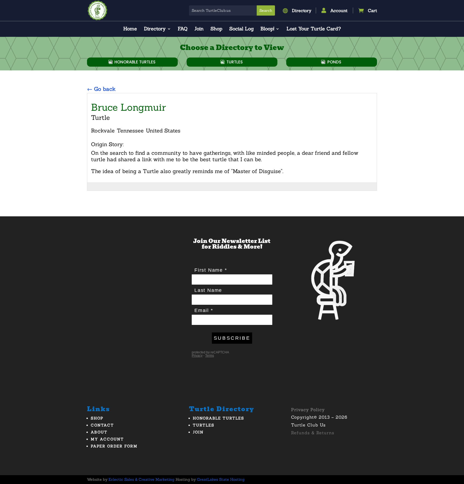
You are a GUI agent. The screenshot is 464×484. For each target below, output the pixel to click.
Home (130, 29)
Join (199, 29)
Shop (216, 29)
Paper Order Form (114, 446)
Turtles (234, 62)
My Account (107, 439)
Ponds (334, 62)
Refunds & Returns (312, 432)
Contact (102, 425)
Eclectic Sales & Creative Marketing (141, 479)
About (99, 432)
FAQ (182, 29)
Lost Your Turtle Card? (314, 29)
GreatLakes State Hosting (221, 479)
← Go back (101, 88)
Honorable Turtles (134, 62)
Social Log (241, 29)
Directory (155, 29)
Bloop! (267, 29)
